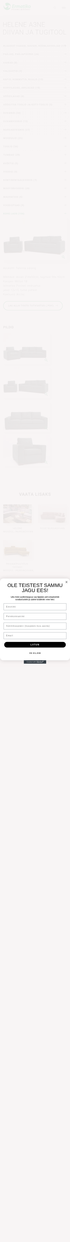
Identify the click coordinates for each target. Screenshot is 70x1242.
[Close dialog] (66, 582)
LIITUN (35, 644)
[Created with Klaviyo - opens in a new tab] (35, 662)
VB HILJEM (35, 653)
